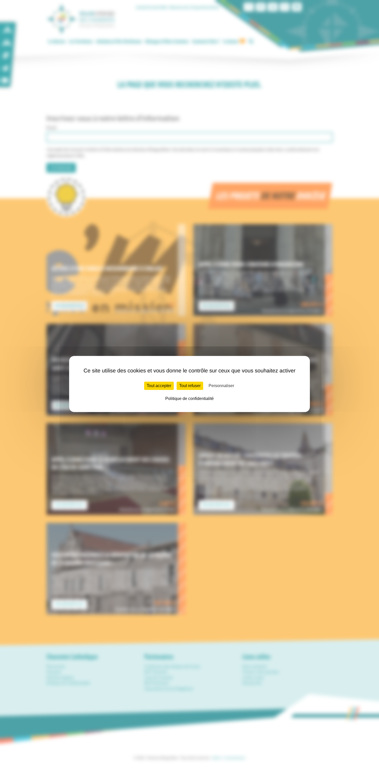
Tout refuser (190, 385)
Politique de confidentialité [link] (189, 398)
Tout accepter (159, 385)
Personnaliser (221, 385)
